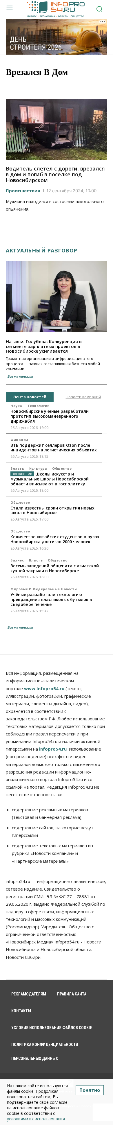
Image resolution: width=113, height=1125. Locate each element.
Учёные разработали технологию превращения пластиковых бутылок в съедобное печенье (51, 599)
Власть (17, 468)
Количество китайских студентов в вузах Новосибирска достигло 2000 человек (54, 539)
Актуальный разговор (41, 250)
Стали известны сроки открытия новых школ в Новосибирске (52, 510)
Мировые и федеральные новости (43, 589)
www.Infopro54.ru (44, 688)
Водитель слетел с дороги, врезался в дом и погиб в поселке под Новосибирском (55, 174)
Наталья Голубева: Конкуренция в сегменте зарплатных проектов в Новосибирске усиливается (44, 346)
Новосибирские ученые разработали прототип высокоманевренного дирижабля (49, 416)
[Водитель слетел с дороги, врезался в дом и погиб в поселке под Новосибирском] (56, 129)
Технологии (39, 405)
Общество (62, 468)
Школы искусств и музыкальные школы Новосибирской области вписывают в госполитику (49, 479)
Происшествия (23, 190)
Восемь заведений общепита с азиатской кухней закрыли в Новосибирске (54, 568)
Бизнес (17, 560)
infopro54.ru (53, 749)
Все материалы (20, 376)
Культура (38, 468)
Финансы (19, 439)
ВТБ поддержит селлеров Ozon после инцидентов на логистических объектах (53, 447)
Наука (16, 405)
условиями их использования (36, 1119)
